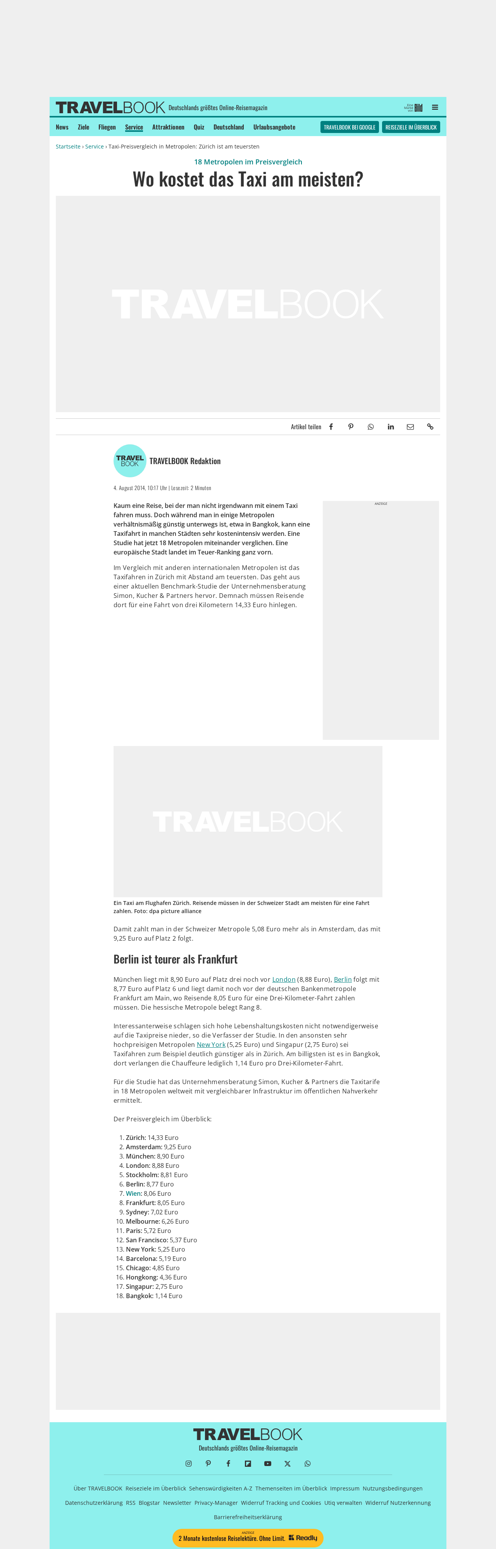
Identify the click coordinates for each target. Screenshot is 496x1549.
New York (211, 1044)
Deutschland (229, 126)
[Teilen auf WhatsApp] (371, 427)
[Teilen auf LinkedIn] (390, 427)
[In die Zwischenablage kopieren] (430, 427)
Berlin (343, 979)
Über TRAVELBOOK (98, 1488)
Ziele (83, 126)
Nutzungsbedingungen (393, 1488)
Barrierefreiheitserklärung (248, 1517)
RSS (131, 1502)
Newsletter (177, 1502)
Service (134, 126)
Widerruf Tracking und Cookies (281, 1502)
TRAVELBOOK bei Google (349, 127)
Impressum (345, 1488)
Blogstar (149, 1502)
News (62, 126)
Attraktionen (168, 126)
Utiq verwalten (343, 1502)
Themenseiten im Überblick (291, 1488)
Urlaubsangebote (274, 126)
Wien (133, 1193)
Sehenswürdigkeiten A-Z (220, 1488)
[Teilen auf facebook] (331, 427)
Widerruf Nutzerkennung (398, 1502)
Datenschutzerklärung (94, 1502)
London (284, 979)
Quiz (199, 126)
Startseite (68, 146)
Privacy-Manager (216, 1502)
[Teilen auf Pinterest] (351, 427)
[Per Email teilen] (410, 427)
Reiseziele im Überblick (411, 127)
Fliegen (107, 126)
